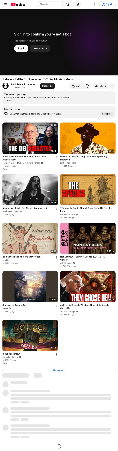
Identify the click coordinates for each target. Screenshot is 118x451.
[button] (59, 112)
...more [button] (8, 100)
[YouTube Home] (18, 4)
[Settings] (95, 4)
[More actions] (112, 86)
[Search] (67, 4)
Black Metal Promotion (23, 84)
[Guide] (5, 4)
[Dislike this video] (87, 86)
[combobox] (51, 4)
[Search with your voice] (78, 4)
